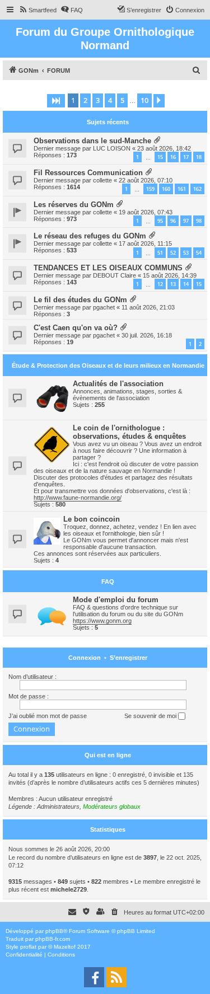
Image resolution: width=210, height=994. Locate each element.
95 (160, 220)
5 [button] (122, 100)
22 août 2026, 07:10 (145, 180)
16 (173, 157)
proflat (28, 947)
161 (182, 189)
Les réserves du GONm (74, 204)
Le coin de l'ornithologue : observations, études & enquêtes (129, 432)
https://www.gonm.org (102, 620)
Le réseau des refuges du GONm (90, 236)
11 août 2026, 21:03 (148, 307)
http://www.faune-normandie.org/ (78, 497)
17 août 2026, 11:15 (145, 243)
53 (186, 252)
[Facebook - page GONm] (94, 977)
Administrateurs (58, 806)
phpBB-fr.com (52, 939)
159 (150, 189)
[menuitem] (37, 10)
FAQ (107, 581)
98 (199, 220)
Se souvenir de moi (151, 715)
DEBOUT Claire (114, 275)
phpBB (54, 931)
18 (199, 157)
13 (173, 284)
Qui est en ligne (108, 755)
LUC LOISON (111, 148)
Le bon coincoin (91, 519)
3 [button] (98, 100)
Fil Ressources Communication (88, 172)
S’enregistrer (128, 657)
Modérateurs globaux (112, 806)
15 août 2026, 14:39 (170, 275)
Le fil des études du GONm (80, 300)
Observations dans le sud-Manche (92, 141)
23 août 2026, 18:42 (164, 148)
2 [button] (85, 100)
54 (199, 252)
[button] (56, 100)
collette (102, 180)
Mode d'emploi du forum (115, 600)
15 (160, 157)
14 (186, 284)
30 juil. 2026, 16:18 (147, 335)
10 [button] (144, 100)
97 (186, 220)
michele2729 (68, 889)
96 (173, 220)
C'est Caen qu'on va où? (76, 327)
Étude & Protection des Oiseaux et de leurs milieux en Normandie (108, 365)
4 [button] (110, 100)
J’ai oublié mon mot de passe (47, 715)
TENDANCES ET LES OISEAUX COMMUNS (108, 268)
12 (160, 284)
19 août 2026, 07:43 (145, 212)
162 (197, 189)
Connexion (84, 657)
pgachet (104, 307)
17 (186, 157)
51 (160, 252)
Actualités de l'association (118, 383)
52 (173, 252)
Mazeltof (65, 947)
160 (166, 189)
